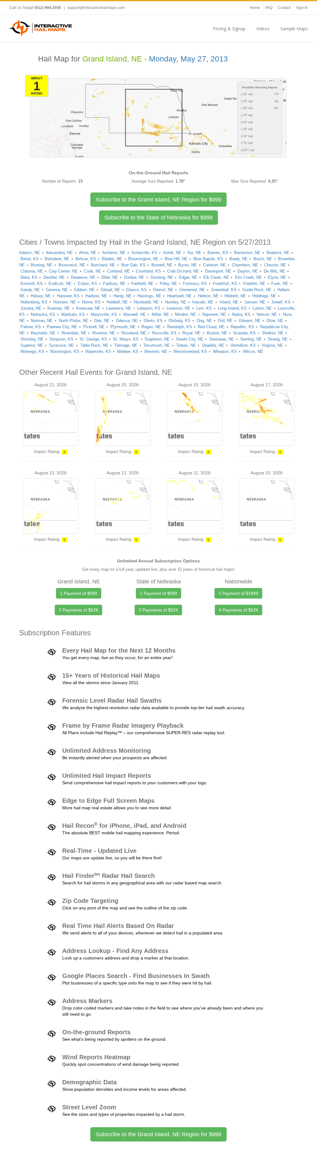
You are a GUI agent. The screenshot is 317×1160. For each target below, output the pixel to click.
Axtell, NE (172, 252)
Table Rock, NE (94, 345)
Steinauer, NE (221, 339)
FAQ (268, 8)
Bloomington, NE (143, 258)
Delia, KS (28, 277)
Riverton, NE (103, 333)
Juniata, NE (30, 308)
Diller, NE (109, 277)
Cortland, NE (118, 271)
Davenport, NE (218, 271)
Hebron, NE (208, 296)
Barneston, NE (247, 252)
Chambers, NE (245, 265)
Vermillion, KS (243, 345)
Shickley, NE (32, 339)
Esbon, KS (87, 283)
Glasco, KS (136, 289)
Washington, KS (64, 351)
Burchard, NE (103, 265)
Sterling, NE (251, 339)
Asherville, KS (144, 252)
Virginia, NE (272, 345)
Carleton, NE (214, 265)
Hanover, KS (68, 296)
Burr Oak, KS (133, 265)
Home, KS (91, 302)
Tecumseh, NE (156, 345)
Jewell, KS (280, 302)
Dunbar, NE (134, 277)
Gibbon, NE (84, 289)
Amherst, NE (113, 252)
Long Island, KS (232, 308)
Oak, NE (102, 320)
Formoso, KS (195, 283)
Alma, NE (87, 252)
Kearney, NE (58, 308)
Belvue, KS (86, 258)
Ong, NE (204, 320)
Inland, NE (228, 302)
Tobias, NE (186, 345)
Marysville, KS (104, 314)
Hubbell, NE (117, 302)
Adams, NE (29, 252)
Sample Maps (294, 29)
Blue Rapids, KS (208, 258)
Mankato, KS (73, 314)
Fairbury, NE (114, 283)
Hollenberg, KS (33, 302)
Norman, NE (42, 320)
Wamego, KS (32, 351)
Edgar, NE (188, 277)
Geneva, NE (57, 289)
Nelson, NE (267, 314)
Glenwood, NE (192, 289)
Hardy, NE (122, 296)
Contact (284, 8)
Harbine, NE (96, 296)
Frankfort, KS (225, 283)
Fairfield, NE (142, 283)
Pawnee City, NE (62, 326)
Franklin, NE (254, 283)
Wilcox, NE (253, 351)
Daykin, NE (247, 271)
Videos (263, 29)
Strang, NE (278, 339)
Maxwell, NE (134, 314)
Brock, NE (263, 258)
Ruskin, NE (217, 333)
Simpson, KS (61, 339)
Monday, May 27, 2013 (188, 59)
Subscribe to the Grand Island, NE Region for (158, 200)
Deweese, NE (83, 277)
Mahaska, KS (43, 314)
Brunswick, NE (72, 265)
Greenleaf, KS (224, 289)
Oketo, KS (153, 320)
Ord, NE (225, 320)
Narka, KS (241, 314)
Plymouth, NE (123, 326)
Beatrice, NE (278, 252)
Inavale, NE (202, 302)
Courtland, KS (148, 271)
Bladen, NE (112, 258)
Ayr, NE (194, 252)
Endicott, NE (60, 283)
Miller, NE (160, 314)
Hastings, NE (149, 296)
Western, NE (155, 351)
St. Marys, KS (126, 339)
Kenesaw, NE (88, 308)
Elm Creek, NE (248, 277)
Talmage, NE (125, 345)
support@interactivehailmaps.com (96, 8)
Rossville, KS (164, 333)
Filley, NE (168, 283)
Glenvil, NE (163, 289)
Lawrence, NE (118, 308)
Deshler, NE (54, 277)
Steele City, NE (189, 339)
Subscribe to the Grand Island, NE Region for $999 (158, 1134)
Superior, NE (31, 345)
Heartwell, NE (179, 296)
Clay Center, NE (63, 271)
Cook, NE (92, 271)
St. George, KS (93, 339)
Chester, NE (275, 265)
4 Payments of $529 (238, 610)
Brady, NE (238, 258)
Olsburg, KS (179, 320)
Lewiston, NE (178, 308)
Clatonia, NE (31, 271)
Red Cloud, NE (211, 326)
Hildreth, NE (235, 296)
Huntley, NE (175, 302)
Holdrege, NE (264, 296)
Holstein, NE (64, 302)
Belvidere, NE (57, 258)
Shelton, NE (273, 333)
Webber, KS (127, 351)
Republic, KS (242, 326)
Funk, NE (279, 283)
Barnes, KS (217, 252)
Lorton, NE (262, 308)
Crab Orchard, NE (183, 271)
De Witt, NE (274, 271)
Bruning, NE (41, 265)
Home (255, 8)
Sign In (302, 8)
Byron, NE (187, 265)
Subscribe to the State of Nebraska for (158, 217)
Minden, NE (185, 314)
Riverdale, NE (74, 333)
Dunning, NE (161, 277)
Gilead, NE (110, 289)
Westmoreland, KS (190, 351)
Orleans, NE (250, 320)
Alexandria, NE (59, 252)
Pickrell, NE (94, 326)
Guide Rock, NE (256, 289)
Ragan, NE (151, 326)
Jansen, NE (254, 302)
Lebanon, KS (148, 308)
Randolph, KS (179, 326)
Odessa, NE (127, 320)
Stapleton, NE (157, 339)
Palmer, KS (30, 326)
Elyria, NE (277, 277)
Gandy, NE (30, 289)
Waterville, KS (98, 351)
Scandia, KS (244, 333)
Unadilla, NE (213, 345)
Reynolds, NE (43, 333)
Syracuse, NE (61, 345)
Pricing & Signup (229, 29)
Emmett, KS (31, 283)
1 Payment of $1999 (238, 593)
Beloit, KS (29, 258)
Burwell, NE (161, 265)
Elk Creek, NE (216, 277)
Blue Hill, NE (176, 258)
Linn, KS (204, 308)
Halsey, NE (41, 296)
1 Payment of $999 (78, 593)
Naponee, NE (214, 314)
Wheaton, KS (225, 351)
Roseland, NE (133, 333)
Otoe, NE (275, 320)
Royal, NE (191, 333)
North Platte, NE (73, 320)
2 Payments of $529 (78, 610)
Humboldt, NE (146, 302)
